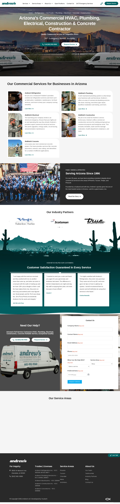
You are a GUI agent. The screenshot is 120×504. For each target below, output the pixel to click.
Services (25, 3)
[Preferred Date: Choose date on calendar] (88, 375)
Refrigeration (39, 13)
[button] (9, 221)
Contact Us (70, 3)
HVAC (31, 13)
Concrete (76, 13)
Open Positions (60, 3)
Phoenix (92, 180)
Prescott (68, 182)
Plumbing (59, 13)
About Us (48, 3)
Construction (85, 13)
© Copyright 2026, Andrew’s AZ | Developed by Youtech (28, 499)
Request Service (74, 381)
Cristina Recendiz (85, 295)
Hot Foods (50, 13)
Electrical (67, 13)
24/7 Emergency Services (84, 3)
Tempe (103, 180)
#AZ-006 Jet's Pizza (18, 303)
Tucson (97, 180)
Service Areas (36, 3)
